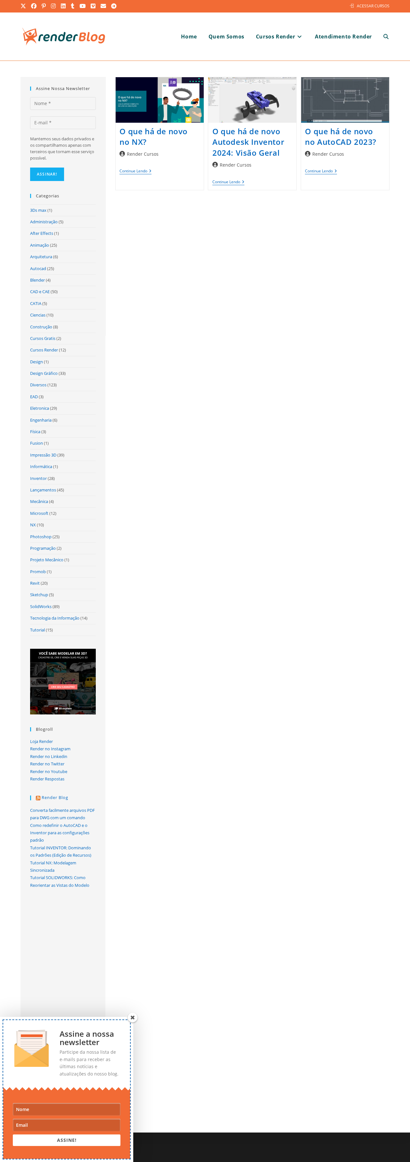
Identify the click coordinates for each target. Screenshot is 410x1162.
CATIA (35, 303)
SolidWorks (41, 606)
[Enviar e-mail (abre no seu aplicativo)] (103, 6)
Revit (35, 583)
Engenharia (41, 420)
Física (35, 431)
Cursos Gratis (42, 338)
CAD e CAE (40, 291)
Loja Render (41, 741)
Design (36, 362)
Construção (41, 327)
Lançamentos (43, 490)
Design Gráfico (44, 373)
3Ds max (38, 210)
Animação (39, 245)
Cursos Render (44, 350)
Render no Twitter (47, 764)
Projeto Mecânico (46, 560)
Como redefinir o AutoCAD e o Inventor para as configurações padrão (59, 832)
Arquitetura (41, 257)
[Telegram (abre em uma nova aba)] (114, 6)
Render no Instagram (50, 749)
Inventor (38, 478)
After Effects (41, 233)
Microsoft (39, 513)
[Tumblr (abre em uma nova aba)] (73, 6)
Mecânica (39, 501)
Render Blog (55, 797)
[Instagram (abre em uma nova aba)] (54, 6)
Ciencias (37, 315)
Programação (43, 548)
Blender (37, 280)
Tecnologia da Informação (54, 618)
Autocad (38, 268)
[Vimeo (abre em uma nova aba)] (93, 6)
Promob (38, 571)
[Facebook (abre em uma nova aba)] (34, 6)
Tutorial (37, 630)
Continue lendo (135, 171)
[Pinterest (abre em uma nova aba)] (44, 6)
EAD (34, 397)
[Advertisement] (252, 263)
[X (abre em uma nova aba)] (24, 6)
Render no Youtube (48, 771)
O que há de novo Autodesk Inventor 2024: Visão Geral (248, 142)
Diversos (38, 385)
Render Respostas (47, 779)
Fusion (36, 443)
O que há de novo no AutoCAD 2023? (340, 136)
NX (33, 525)
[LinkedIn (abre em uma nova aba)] (64, 6)
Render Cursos (143, 154)
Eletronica (39, 408)
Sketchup (39, 594)
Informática (41, 466)
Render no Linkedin (48, 756)
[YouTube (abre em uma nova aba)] (82, 6)
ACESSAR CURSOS (373, 6)
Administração (44, 222)
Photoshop (41, 537)
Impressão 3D (43, 455)
